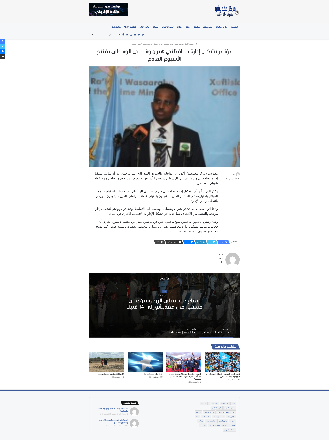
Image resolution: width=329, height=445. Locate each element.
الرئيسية (234, 27)
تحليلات (197, 27)
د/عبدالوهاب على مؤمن (119, 414)
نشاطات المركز (130, 27)
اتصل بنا (203, 403)
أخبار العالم (224, 403)
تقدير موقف (207, 27)
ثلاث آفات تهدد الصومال (153, 374)
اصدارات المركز (167, 27)
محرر (233, 174)
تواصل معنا (116, 27)
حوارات (155, 27)
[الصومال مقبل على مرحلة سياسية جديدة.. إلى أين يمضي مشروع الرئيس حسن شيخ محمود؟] (183, 361)
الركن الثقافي (216, 408)
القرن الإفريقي (209, 412)
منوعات (203, 425)
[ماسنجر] (2, 51)
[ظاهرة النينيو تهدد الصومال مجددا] (106, 361)
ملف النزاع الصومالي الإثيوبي (218, 425)
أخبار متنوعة (213, 403)
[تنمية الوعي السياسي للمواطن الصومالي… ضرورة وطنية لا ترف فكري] (222, 361)
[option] (164, 305)
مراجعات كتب (210, 421)
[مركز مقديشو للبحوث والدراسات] (227, 11)
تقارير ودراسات (221, 27)
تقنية (197, 416)
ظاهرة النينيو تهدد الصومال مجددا (111, 374)
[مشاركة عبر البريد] (2, 56)
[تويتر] (2, 46)
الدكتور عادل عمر (121, 425)
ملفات (188, 27)
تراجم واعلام (144, 27)
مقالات (179, 27)
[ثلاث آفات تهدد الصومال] (145, 361)
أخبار (186, 44)
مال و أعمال (223, 421)
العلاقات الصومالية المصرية (226, 412)
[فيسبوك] (2, 41)
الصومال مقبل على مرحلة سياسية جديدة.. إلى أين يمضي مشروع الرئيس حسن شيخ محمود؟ (185, 376)
